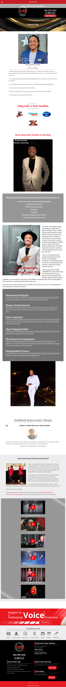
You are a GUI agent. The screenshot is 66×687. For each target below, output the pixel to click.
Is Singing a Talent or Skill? (13, 667)
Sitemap (37, 685)
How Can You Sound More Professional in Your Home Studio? (19, 672)
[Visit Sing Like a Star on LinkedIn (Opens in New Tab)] (51, 13)
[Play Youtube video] (33, 507)
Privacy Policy (30, 685)
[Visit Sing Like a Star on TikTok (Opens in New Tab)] (54, 13)
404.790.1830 (50, 10)
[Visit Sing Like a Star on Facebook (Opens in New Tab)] (46, 13)
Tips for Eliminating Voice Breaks (15, 669)
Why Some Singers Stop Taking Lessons (17, 665)
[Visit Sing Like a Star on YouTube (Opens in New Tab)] (49, 13)
